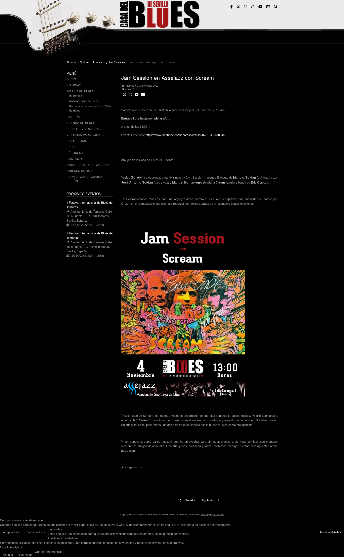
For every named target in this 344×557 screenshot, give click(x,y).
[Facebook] (231, 7)
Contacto (75, 158)
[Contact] (268, 7)
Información (76, 95)
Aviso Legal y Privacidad (87, 164)
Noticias (73, 85)
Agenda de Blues (80, 122)
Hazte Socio (77, 140)
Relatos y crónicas (83, 128)
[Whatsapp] (252, 7)
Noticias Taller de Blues (84, 101)
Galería (73, 117)
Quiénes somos (79, 170)
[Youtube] (260, 7)
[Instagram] (245, 7)
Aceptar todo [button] (11, 532)
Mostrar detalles (330, 532)
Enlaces (73, 146)
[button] (124, 95)
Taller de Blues (80, 91)
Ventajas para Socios (85, 134)
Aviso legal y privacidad (212, 514)
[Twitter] (238, 7)
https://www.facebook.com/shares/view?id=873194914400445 (186, 135)
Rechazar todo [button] (35, 532)
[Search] (276, 7)
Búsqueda (74, 152)
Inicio (71, 79)
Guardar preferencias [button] (49, 551)
